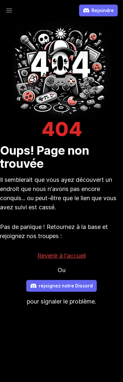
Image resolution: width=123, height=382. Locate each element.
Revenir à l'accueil (61, 255)
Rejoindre (103, 10)
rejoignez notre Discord (66, 285)
